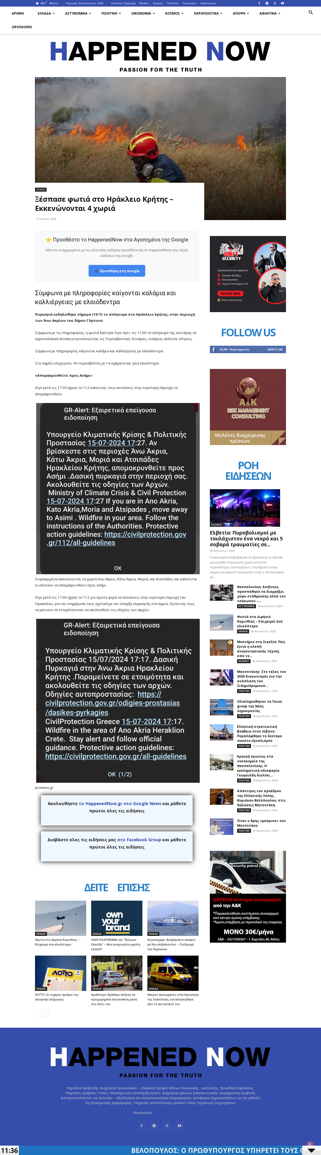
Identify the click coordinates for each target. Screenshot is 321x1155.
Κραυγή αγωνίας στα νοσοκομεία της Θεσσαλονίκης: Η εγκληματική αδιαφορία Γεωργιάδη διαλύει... (258, 765)
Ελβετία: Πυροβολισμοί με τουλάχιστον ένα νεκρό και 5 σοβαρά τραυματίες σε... (246, 538)
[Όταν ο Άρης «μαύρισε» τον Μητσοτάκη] (221, 826)
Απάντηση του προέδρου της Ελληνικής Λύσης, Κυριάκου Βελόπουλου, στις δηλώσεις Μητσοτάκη (261, 798)
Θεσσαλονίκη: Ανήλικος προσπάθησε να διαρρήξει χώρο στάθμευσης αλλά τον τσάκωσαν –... (261, 594)
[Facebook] (259, 3)
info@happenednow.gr (170, 1112)
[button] (310, 13)
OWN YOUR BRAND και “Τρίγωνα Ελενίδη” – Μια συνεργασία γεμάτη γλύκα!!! (115, 944)
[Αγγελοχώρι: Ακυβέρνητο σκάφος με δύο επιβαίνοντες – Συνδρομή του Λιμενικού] (173, 918)
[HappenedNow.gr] (160, 54)
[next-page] (45, 1013)
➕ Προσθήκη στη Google (117, 270)
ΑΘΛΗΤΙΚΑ (268, 13)
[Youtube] (282, 3)
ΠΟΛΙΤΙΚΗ (109, 13)
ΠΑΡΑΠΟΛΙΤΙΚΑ (206, 13)
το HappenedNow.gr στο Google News (120, 803)
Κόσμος (158, 3)
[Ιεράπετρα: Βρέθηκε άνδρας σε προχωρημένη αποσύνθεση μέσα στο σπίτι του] (116, 973)
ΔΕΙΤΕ (96, 888)
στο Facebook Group (139, 839)
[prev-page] (38, 1013)
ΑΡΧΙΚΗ (18, 13)
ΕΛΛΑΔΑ (44, 13)
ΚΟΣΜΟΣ (172, 13)
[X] (274, 3)
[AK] (248, 444)
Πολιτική (172, 3)
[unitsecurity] (248, 311)
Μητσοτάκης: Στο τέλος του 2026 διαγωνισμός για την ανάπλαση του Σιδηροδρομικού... (261, 678)
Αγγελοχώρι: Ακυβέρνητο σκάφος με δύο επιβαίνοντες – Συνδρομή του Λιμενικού (171, 944)
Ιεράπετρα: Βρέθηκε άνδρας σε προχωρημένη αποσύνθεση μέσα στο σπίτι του (114, 999)
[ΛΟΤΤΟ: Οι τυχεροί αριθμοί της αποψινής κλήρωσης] (60, 973)
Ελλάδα (144, 3)
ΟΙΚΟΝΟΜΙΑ (141, 13)
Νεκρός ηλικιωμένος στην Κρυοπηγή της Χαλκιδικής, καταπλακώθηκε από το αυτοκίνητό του (173, 999)
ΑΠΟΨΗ (239, 13)
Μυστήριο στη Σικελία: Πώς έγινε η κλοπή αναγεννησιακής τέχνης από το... (261, 649)
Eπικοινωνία (208, 3)
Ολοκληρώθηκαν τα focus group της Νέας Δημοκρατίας (259, 706)
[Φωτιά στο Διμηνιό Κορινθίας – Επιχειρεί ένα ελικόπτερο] (60, 918)
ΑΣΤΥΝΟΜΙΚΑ (76, 13)
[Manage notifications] (310, 1144)
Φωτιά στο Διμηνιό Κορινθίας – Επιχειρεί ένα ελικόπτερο (260, 621)
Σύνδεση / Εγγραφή (123, 3)
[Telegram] (266, 3)
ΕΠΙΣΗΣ (133, 888)
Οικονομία (189, 3)
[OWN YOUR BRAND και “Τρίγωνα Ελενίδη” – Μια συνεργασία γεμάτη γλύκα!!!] (116, 918)
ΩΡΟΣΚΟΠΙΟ (22, 27)
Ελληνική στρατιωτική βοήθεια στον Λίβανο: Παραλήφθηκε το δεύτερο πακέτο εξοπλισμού (259, 733)
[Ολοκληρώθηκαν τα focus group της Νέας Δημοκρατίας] (221, 707)
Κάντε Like (275, 349)
